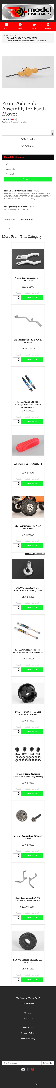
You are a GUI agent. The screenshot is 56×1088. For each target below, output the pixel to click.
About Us (28, 1013)
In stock (33, 298)
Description (9, 219)
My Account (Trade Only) (28, 998)
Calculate (28, 179)
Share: (5, 119)
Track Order (28, 1004)
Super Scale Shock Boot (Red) (28, 464)
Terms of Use (28, 1027)
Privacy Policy (28, 1033)
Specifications (26, 219)
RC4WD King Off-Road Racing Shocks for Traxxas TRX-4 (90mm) (28, 405)
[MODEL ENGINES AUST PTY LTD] (28, 11)
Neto (36, 1084)
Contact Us (28, 1018)
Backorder (29, 139)
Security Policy (28, 1039)
